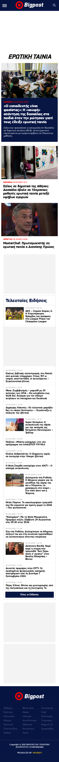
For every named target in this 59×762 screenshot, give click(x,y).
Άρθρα (7, 732)
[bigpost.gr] (30, 5)
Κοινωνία (8, 724)
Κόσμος (7, 720)
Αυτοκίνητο (28, 728)
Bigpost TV (47, 724)
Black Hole (28, 708)
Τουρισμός (46, 720)
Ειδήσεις (8, 708)
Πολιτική (8, 712)
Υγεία (25, 732)
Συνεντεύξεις (10, 728)
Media (25, 712)
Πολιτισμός (47, 716)
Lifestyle (26, 716)
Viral (43, 712)
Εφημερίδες (47, 728)
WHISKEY (37, 753)
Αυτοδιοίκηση (29, 720)
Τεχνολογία (47, 708)
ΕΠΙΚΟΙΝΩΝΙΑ (36, 747)
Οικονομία (9, 716)
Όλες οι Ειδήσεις (29, 594)
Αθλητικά (27, 724)
